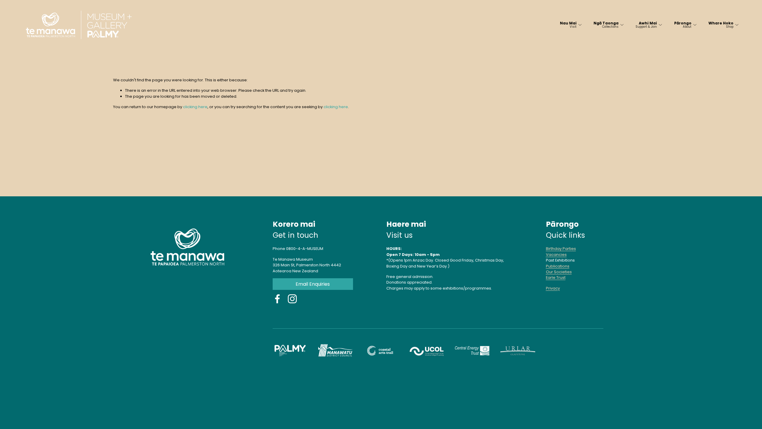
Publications (557, 266)
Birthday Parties (561, 248)
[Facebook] (277, 299)
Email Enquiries (313, 284)
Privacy (553, 288)
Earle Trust (556, 277)
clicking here (195, 107)
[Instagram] (292, 299)
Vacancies (556, 254)
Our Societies (559, 272)
